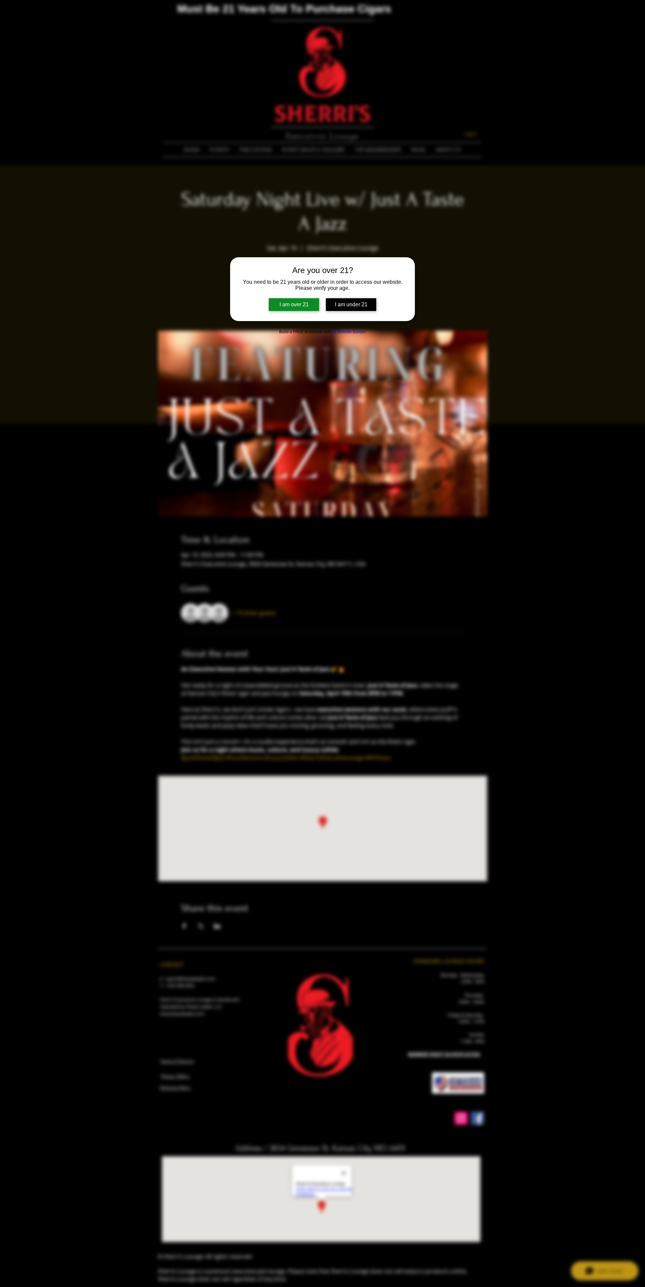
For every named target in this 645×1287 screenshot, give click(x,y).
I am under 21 (351, 304)
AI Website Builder (349, 331)
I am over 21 (294, 304)
